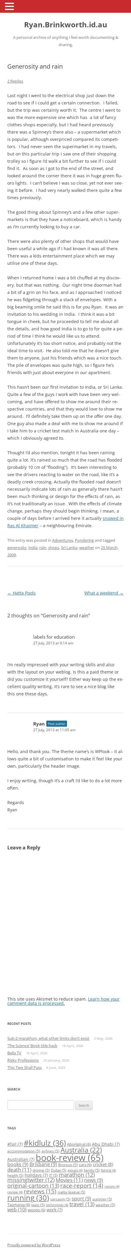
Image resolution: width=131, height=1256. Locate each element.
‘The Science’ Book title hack (32, 1045)
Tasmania (18, 1204)
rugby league (71, 1192)
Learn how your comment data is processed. (63, 1001)
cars (85, 1164)
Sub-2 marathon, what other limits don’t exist (48, 1038)
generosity (17, 547)
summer (102, 1199)
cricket (103, 1164)
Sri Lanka (69, 547)
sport (81, 1198)
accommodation (23, 1151)
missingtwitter (31, 1179)
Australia (81, 1149)
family (92, 1170)
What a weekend (104, 593)
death (19, 1169)
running (28, 1198)
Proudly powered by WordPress (33, 1244)
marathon (77, 1174)
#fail (15, 1144)
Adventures (62, 540)
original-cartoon (33, 1185)
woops (36, 1210)
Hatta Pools (21, 593)
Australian (20, 1159)
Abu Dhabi (106, 1144)
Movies (69, 1179)
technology (57, 1205)
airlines (50, 1151)
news (93, 1180)
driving (41, 1170)
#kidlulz (45, 1143)
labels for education (54, 637)
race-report (81, 1185)
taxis (38, 1204)
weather (86, 547)
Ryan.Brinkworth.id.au (65, 24)
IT (53, 1175)
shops (53, 547)
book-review (70, 1158)
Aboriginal (79, 1144)
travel (81, 1204)
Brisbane (43, 1164)
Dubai (58, 1170)
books (17, 1164)
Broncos (68, 1164)
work (54, 1210)
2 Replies (15, 81)
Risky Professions (23, 1060)
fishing (108, 1170)
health (15, 1175)
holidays (36, 1175)
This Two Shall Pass (24, 1067)
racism (111, 1186)
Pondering (84, 540)
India (32, 547)
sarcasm (60, 1199)
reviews (40, 1191)
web (17, 1209)
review (15, 1192)
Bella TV (14, 1053)
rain (42, 547)
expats (75, 1170)
